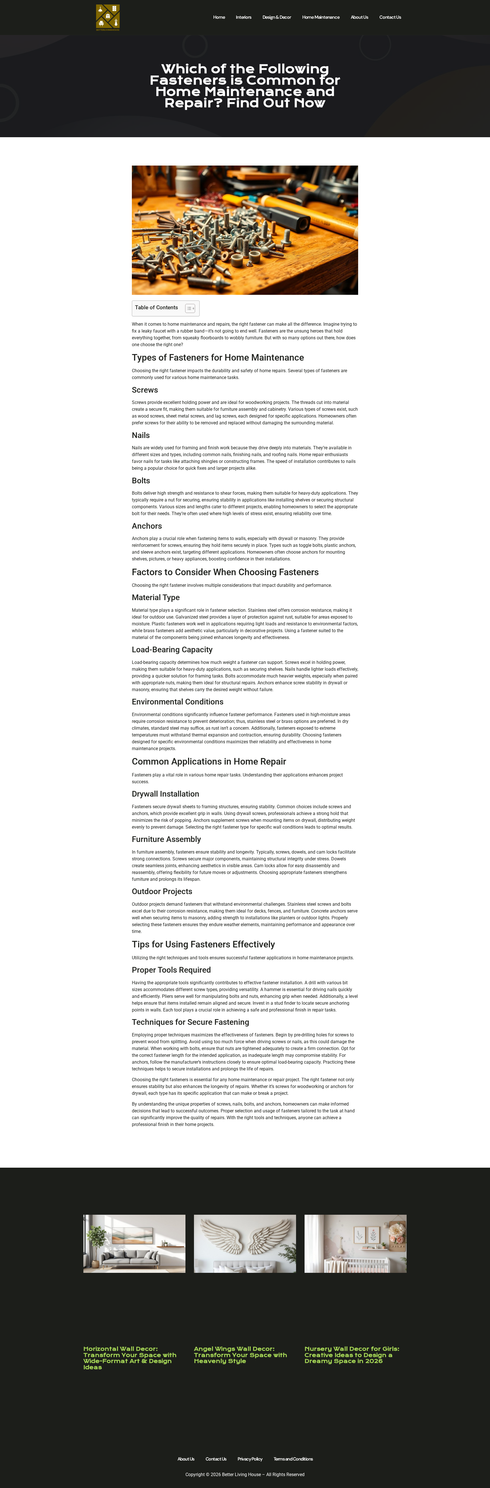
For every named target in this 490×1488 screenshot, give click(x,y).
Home (219, 17)
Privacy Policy (250, 1459)
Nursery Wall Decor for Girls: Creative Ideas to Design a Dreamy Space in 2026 (352, 1355)
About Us (359, 17)
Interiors (243, 17)
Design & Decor (277, 17)
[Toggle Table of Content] (187, 308)
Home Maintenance (320, 17)
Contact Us (390, 17)
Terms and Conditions (293, 1459)
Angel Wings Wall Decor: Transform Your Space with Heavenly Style (240, 1355)
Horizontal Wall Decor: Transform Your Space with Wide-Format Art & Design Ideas (129, 1358)
